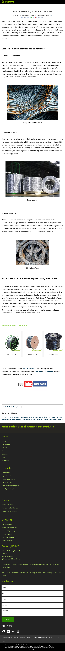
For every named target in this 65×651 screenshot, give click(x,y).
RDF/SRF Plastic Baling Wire (12, 407)
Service (4, 451)
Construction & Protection (9, 528)
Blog (3, 457)
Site (51, 15)
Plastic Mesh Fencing (8, 479)
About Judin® (6, 444)
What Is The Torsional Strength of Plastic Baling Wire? (48, 417)
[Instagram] (18, 632)
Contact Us (5, 461)
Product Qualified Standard (10, 508)
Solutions (5, 454)
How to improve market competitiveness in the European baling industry (48, 419)
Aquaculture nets (7, 482)
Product (4, 448)
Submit (8, 619)
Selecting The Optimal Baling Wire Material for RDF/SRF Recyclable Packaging (17, 419)
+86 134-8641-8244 (7, 556)
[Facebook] (4, 632)
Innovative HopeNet (8, 537)
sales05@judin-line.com (14, 559)
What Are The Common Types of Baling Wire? (17, 417)
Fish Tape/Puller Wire (8, 489)
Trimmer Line (6, 473)
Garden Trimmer (7, 534)
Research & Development (9, 511)
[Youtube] (13, 632)
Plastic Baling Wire (7, 541)
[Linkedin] (8, 632)
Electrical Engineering (8, 531)
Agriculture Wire (7, 476)
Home (4, 441)
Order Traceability (7, 505)
